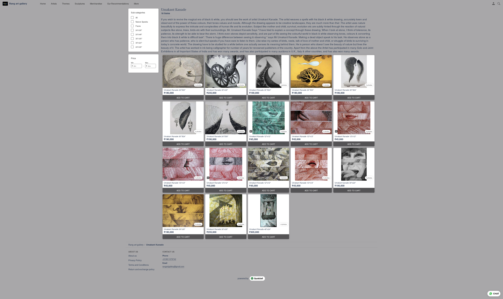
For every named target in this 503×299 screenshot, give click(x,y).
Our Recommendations (118, 3)
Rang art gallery (18, 3)
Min (132, 62)
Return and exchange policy (141, 269)
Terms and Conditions (138, 264)
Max (146, 62)
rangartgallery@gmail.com (173, 266)
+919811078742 (169, 259)
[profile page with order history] (493, 3)
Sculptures (80, 3)
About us (132, 255)
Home (43, 3)
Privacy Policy (135, 260)
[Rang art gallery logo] (5, 4)
